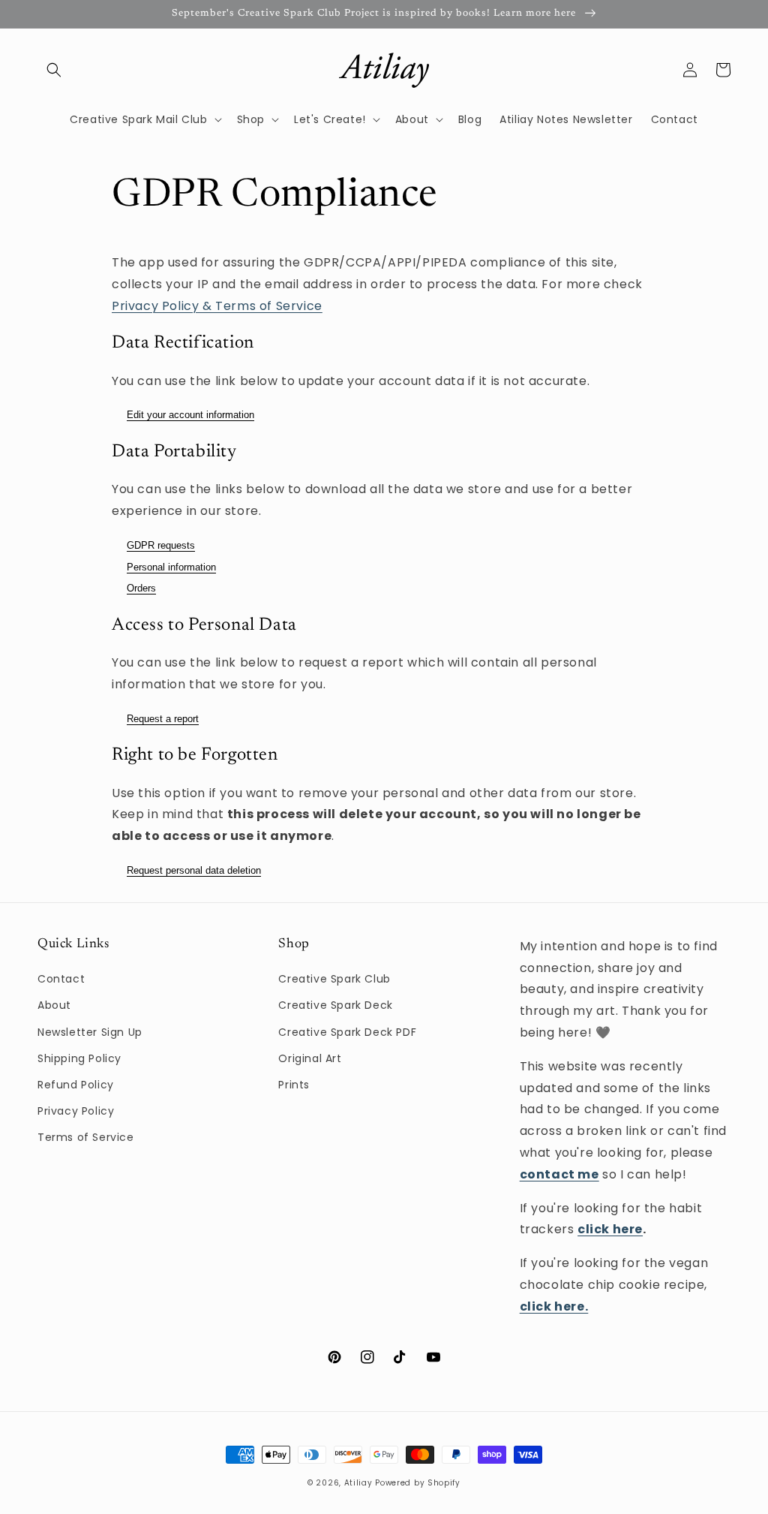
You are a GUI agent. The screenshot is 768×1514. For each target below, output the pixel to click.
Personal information (171, 567)
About (54, 1005)
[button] (54, 69)
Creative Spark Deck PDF (347, 1032)
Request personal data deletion (194, 870)
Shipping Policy (80, 1058)
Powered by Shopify (417, 1482)
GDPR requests (161, 545)
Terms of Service (86, 1137)
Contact (61, 978)
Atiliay (358, 1482)
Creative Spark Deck (335, 1005)
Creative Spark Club (334, 978)
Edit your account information (190, 414)
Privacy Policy (76, 1110)
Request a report (163, 718)
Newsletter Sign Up (90, 1032)
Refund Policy (76, 1084)
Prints (294, 1084)
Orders (141, 588)
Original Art (309, 1058)
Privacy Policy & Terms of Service (217, 306)
